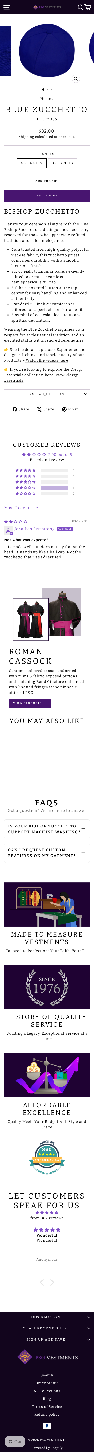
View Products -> (30, 703)
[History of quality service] (47, 987)
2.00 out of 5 (60, 455)
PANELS (47, 154)
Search (47, 1375)
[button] (26, 488)
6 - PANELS (31, 163)
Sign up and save (46, 1339)
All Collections (47, 1391)
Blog (47, 1399)
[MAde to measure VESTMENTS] (47, 904)
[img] (15, 522)
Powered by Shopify (46, 1448)
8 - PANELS (62, 163)
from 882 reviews (47, 1218)
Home (45, 99)
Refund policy (47, 1415)
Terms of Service (47, 1407)
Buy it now (47, 195)
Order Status (47, 1383)
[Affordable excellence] (47, 1075)
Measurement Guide (46, 1328)
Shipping (26, 137)
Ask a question (47, 394)
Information (46, 1317)
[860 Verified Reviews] (47, 1177)
